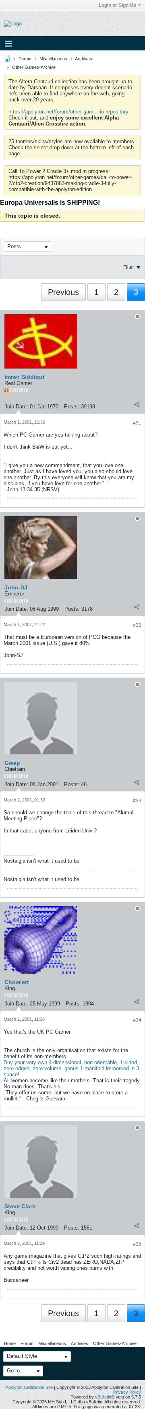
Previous (63, 292)
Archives (83, 58)
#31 (137, 423)
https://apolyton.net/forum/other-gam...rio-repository (68, 112)
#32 (137, 625)
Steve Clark (19, 1206)
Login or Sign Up (117, 5)
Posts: (71, 407)
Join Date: (16, 407)
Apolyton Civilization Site (29, 1387)
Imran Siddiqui (24, 377)
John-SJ (15, 587)
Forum (25, 58)
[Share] (136, 404)
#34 (137, 1020)
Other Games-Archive (34, 67)
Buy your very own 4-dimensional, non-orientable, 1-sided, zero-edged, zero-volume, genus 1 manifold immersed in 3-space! (72, 1068)
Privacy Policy (127, 1392)
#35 (137, 1244)
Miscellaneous (53, 58)
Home (10, 1343)
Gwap (12, 763)
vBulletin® (104, 1397)
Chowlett (16, 982)
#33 (137, 800)
